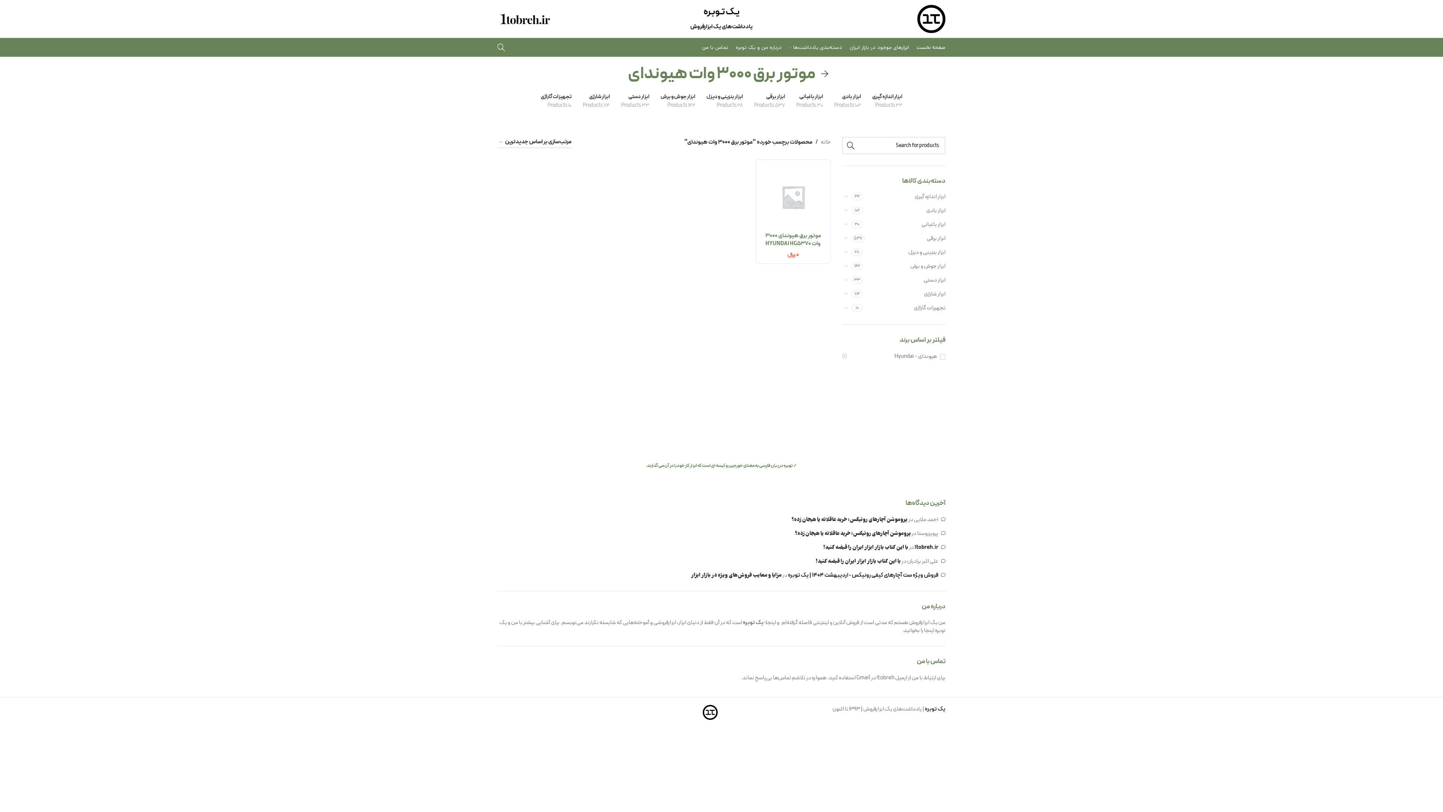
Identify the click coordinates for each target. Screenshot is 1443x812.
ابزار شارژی (934, 294)
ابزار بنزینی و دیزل (926, 252)
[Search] (501, 47)
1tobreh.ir (926, 547)
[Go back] (824, 74)
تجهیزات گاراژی (929, 308)
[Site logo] (931, 19)
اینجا (929, 630)
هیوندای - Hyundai (915, 357)
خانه (826, 142)
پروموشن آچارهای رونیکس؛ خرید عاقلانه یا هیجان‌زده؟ (849, 520)
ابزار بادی (935, 210)
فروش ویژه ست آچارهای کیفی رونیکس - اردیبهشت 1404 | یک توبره (863, 575)
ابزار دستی (934, 280)
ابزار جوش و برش (927, 266)
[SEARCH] (850, 145)
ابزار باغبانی (933, 224)
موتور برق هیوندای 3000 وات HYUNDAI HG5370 (793, 240)
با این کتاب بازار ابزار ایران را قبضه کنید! (865, 548)
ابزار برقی (936, 238)
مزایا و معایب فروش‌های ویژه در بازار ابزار (736, 575)
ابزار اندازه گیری (930, 196)
